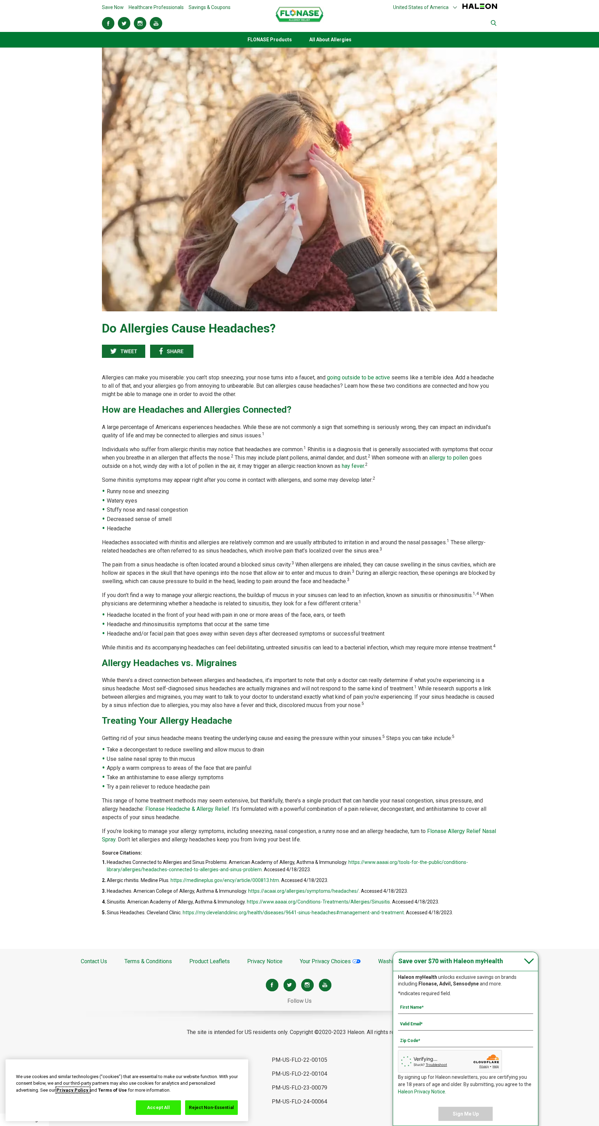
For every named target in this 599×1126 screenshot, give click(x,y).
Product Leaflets (209, 961)
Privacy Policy (73, 1090)
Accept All (158, 1107)
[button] (425, 7)
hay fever (353, 466)
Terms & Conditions (148, 961)
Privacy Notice (265, 961)
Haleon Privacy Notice (421, 1091)
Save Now (113, 7)
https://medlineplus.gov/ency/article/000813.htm (225, 880)
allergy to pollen (448, 457)
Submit (494, 23)
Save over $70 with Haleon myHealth (450, 961)
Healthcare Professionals (156, 7)
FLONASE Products (270, 39)
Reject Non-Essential (211, 1107)
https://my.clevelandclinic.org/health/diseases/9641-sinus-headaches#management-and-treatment (293, 912)
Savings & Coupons (210, 7)
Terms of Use (112, 1090)
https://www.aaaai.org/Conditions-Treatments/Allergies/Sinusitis (318, 902)
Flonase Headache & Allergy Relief (187, 809)
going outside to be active (358, 377)
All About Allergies (330, 39)
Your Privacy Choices (326, 961)
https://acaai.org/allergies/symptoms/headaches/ (303, 891)
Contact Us (94, 961)
